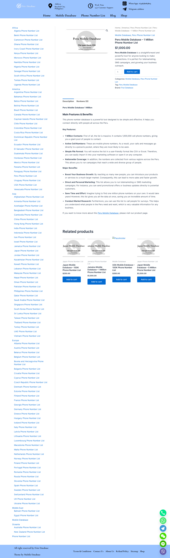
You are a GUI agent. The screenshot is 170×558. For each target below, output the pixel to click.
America (125, 28)
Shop (124, 15)
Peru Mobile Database (128, 85)
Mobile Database (66, 15)
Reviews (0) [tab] (82, 101)
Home (47, 15)
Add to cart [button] (71, 279)
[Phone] (163, 513)
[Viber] (163, 551)
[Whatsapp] (163, 520)
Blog (113, 15)
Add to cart (132, 71)
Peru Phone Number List (140, 28)
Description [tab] (68, 101)
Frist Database (127, 88)
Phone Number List (93, 15)
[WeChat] (163, 536)
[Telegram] (163, 528)
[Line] (163, 543)
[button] (107, 30)
